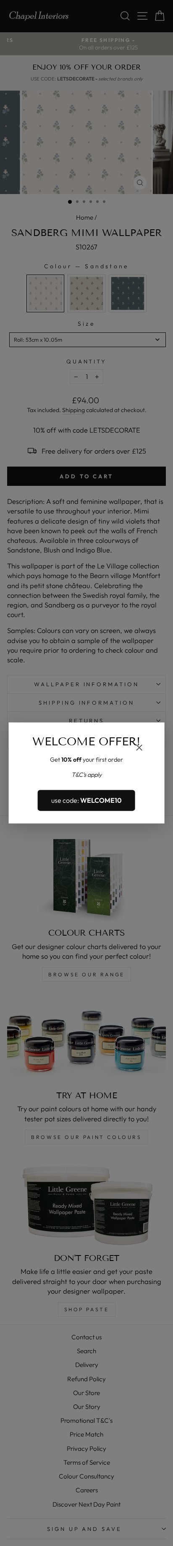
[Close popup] (139, 748)
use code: (86, 800)
